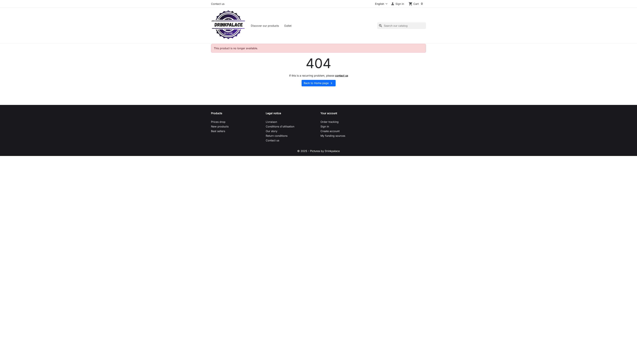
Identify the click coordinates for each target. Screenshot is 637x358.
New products (220, 126)
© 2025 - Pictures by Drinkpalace (318, 151)
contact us (341, 75)
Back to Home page (318, 83)
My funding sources (332, 135)
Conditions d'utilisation (280, 126)
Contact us (217, 3)
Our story (271, 131)
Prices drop (218, 121)
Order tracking (329, 121)
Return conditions (276, 135)
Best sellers (218, 131)
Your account (328, 113)
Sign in (324, 126)
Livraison (271, 121)
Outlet (287, 25)
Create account (330, 131)
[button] (397, 4)
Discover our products (265, 25)
